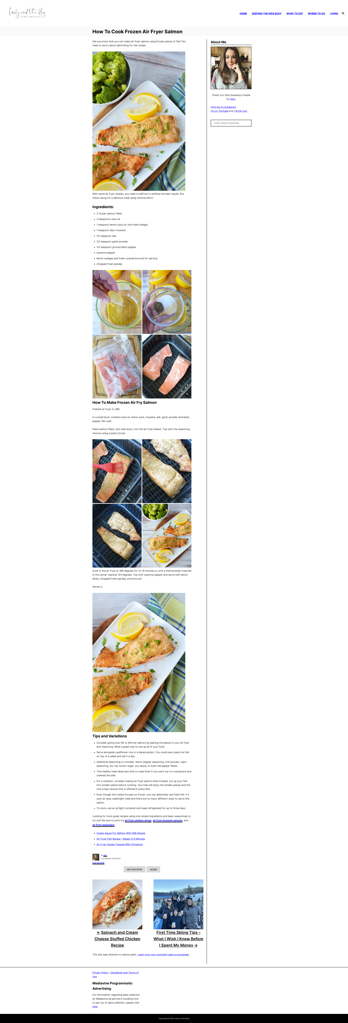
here (232, 99)
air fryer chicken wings (138, 820)
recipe (153, 869)
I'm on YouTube (219, 111)
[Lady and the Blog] (48, 13)
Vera (105, 855)
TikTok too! (240, 111)
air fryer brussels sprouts (167, 820)
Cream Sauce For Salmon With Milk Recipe (121, 833)
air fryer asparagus (103, 824)
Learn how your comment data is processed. (163, 954)
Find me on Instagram (223, 107)
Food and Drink (98, 863)
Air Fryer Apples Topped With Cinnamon (120, 844)
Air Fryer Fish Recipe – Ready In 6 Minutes (121, 838)
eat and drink (134, 869)
